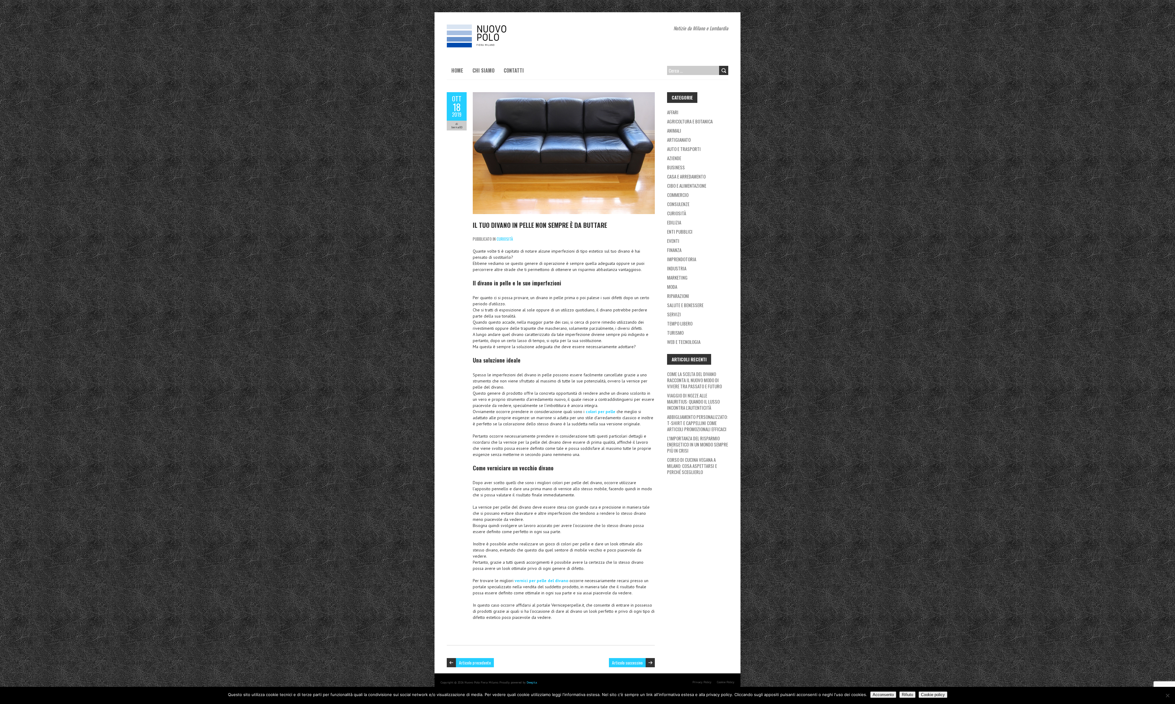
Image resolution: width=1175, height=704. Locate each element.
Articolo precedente (475, 662)
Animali (674, 130)
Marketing (677, 277)
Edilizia (674, 222)
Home (457, 70)
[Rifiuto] (1167, 695)
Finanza (674, 250)
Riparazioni (678, 295)
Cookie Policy (725, 682)
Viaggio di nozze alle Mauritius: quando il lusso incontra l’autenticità (693, 401)
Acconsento (883, 694)
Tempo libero (679, 323)
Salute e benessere (685, 305)
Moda (672, 286)
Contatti (514, 70)
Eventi (673, 240)
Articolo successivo (627, 662)
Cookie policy (933, 694)
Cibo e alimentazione (686, 185)
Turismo (675, 332)
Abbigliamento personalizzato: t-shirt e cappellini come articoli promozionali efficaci (697, 422)
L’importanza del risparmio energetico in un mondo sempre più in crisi (697, 444)
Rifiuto (907, 694)
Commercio (677, 194)
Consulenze (678, 204)
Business (676, 167)
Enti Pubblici (679, 231)
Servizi (674, 314)
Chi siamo (483, 70)
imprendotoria (681, 259)
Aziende (674, 158)
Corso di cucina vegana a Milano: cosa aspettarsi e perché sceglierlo (692, 465)
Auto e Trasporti (684, 148)
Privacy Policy (701, 682)
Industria (676, 268)
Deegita (532, 682)
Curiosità (505, 239)
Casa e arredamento (686, 176)
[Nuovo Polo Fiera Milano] (493, 27)
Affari (672, 112)
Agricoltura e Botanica (690, 121)
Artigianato (679, 139)
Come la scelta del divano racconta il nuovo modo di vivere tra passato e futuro (694, 380)
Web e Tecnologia (683, 341)
